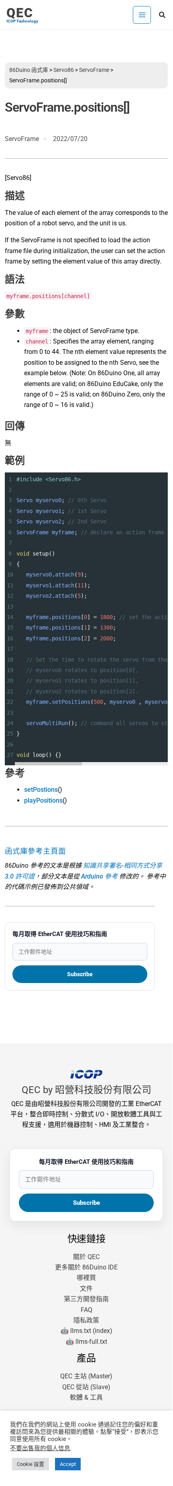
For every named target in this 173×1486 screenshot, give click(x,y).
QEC (19, 12)
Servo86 (63, 70)
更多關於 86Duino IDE (86, 1267)
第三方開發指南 (86, 1299)
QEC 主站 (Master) (86, 1376)
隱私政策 (86, 1320)
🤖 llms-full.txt (86, 1341)
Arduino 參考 (99, 876)
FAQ (86, 1310)
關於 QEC (86, 1257)
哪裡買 (86, 1278)
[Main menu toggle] (142, 15)
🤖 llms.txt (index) (86, 1331)
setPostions (41, 789)
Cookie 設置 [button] (30, 1464)
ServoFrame (94, 70)
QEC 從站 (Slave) (86, 1387)
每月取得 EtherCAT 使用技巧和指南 (59, 934)
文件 (86, 1288)
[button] (162, 15)
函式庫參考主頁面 (35, 851)
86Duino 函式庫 (28, 70)
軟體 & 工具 (86, 1397)
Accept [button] (68, 1464)
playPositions (43, 800)
